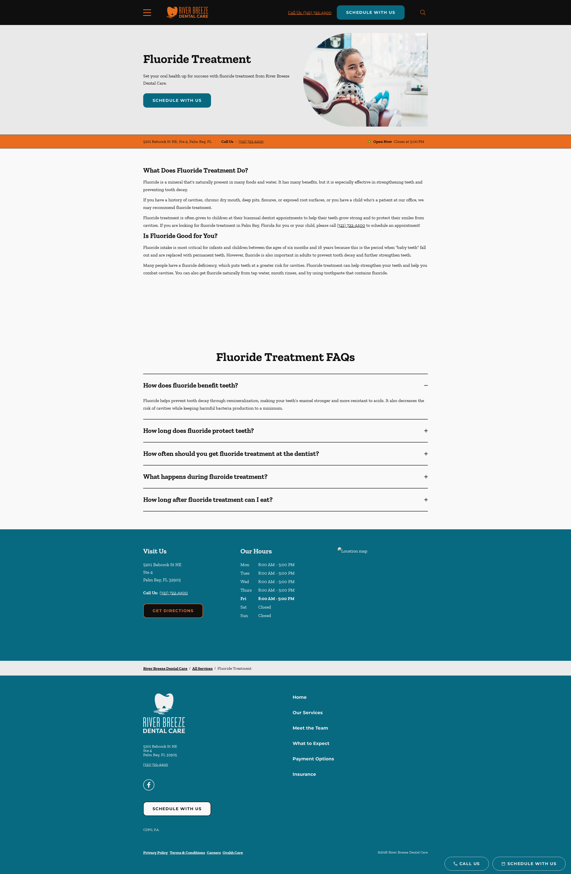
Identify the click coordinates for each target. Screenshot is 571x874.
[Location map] (383, 595)
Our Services (308, 712)
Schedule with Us (370, 12)
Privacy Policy (155, 852)
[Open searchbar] (423, 12)
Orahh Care (233, 852)
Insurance (304, 774)
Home (300, 697)
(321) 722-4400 (251, 141)
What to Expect (311, 743)
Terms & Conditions (187, 852)
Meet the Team (310, 728)
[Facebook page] (148, 785)
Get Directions (173, 610)
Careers (214, 852)
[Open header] (148, 12)
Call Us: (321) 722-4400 (309, 12)
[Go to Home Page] (187, 13)
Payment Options (313, 758)
